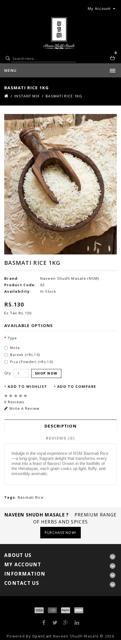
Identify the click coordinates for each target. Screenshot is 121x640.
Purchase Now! (61, 532)
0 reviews (14, 401)
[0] (113, 58)
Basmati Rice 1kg (64, 96)
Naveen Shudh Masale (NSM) (69, 278)
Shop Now (46, 373)
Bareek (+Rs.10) (25, 354)
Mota (15, 347)
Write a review (23, 408)
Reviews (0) (60, 438)
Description (60, 426)
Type (12, 338)
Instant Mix (27, 96)
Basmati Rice (31, 497)
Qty (7, 373)
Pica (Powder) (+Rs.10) (31, 361)
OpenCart (41, 636)
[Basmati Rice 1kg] (60, 184)
